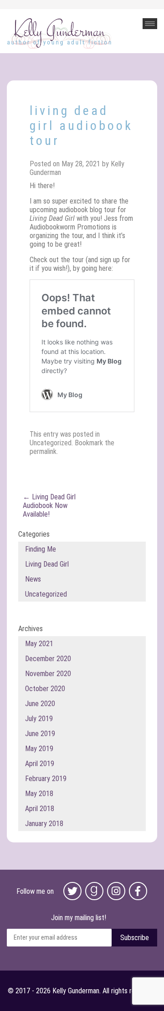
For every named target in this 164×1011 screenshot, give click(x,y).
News (33, 579)
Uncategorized (51, 442)
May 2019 (39, 748)
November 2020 (48, 673)
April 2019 (39, 763)
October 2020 (45, 688)
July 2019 (39, 718)
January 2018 (44, 823)
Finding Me (40, 549)
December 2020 (48, 658)
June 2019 (40, 733)
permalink (43, 451)
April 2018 (39, 808)
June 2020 (40, 703)
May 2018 (39, 793)
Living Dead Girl (47, 564)
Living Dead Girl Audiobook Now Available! (49, 505)
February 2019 (46, 778)
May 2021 (39, 643)
